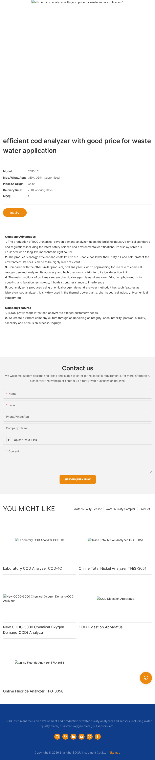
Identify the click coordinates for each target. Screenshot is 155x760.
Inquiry (14, 212)
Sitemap (114, 752)
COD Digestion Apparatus (101, 627)
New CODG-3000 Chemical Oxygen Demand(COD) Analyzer (33, 630)
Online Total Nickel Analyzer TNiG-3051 (112, 568)
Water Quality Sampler (120, 509)
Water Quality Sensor (88, 509)
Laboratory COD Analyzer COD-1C (32, 568)
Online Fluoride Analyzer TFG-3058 (33, 691)
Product (144, 509)
